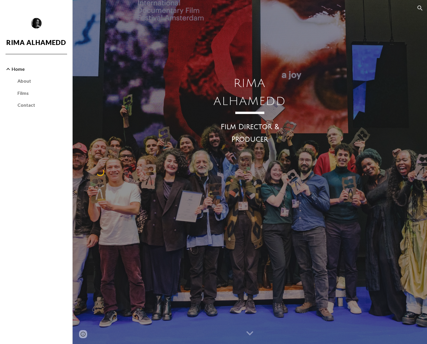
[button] (420, 8)
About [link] (24, 81)
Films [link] (23, 93)
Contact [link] (26, 105)
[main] (250, 142)
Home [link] (18, 69)
